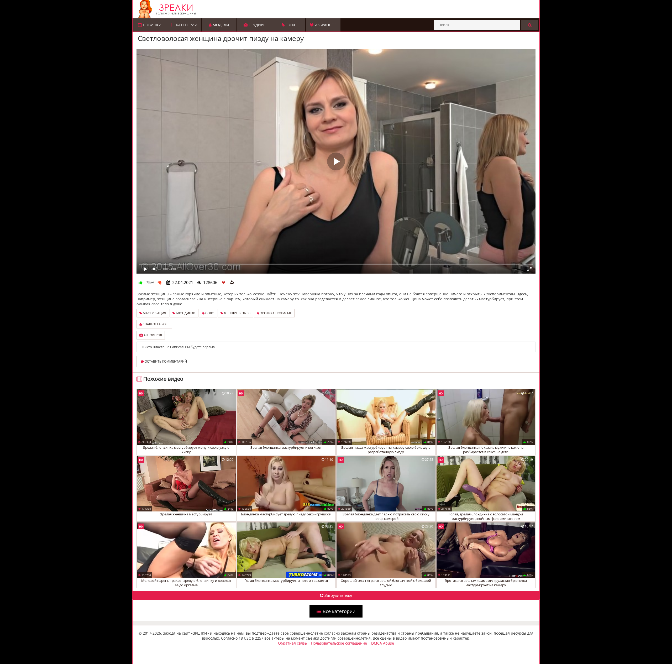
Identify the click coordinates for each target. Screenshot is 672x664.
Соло (209, 313)
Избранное (325, 24)
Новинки (151, 24)
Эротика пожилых (275, 313)
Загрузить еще (337, 595)
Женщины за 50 (236, 313)
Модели (220, 24)
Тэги (290, 24)
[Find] (529, 25)
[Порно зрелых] (337, 9)
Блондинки (185, 313)
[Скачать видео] (232, 282)
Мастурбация (154, 313)
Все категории (338, 611)
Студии (256, 24)
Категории (186, 24)
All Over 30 (152, 335)
